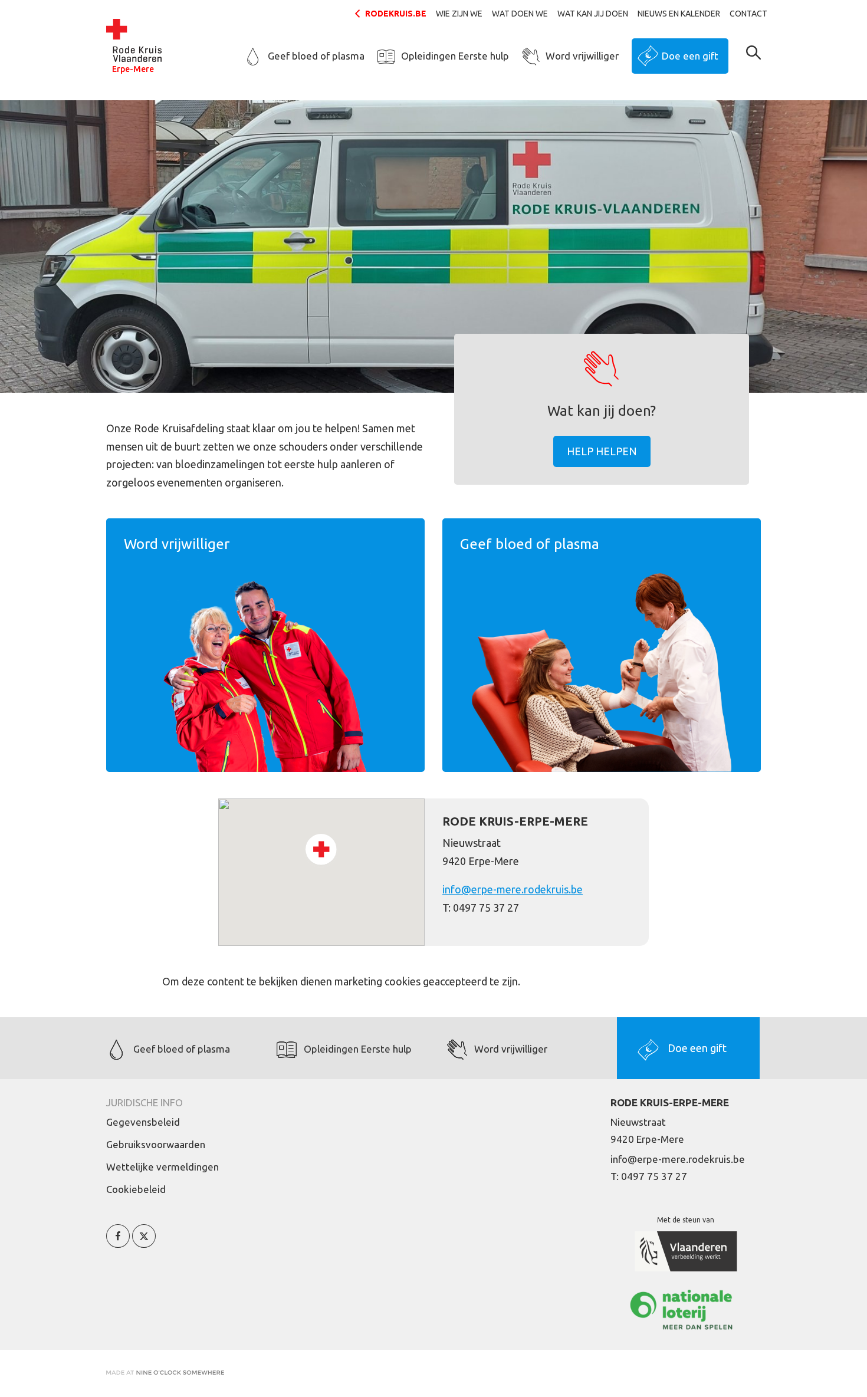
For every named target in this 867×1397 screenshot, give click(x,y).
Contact (748, 13)
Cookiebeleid (136, 1189)
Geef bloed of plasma (316, 55)
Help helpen (602, 451)
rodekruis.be (395, 13)
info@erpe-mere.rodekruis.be (512, 889)
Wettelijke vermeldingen (162, 1166)
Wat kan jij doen (592, 13)
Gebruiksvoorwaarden (155, 1144)
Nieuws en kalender (679, 13)
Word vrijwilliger (582, 55)
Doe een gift (690, 55)
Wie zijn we (459, 13)
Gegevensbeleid (143, 1122)
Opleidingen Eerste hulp (455, 55)
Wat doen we (520, 13)
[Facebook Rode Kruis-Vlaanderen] (118, 1242)
